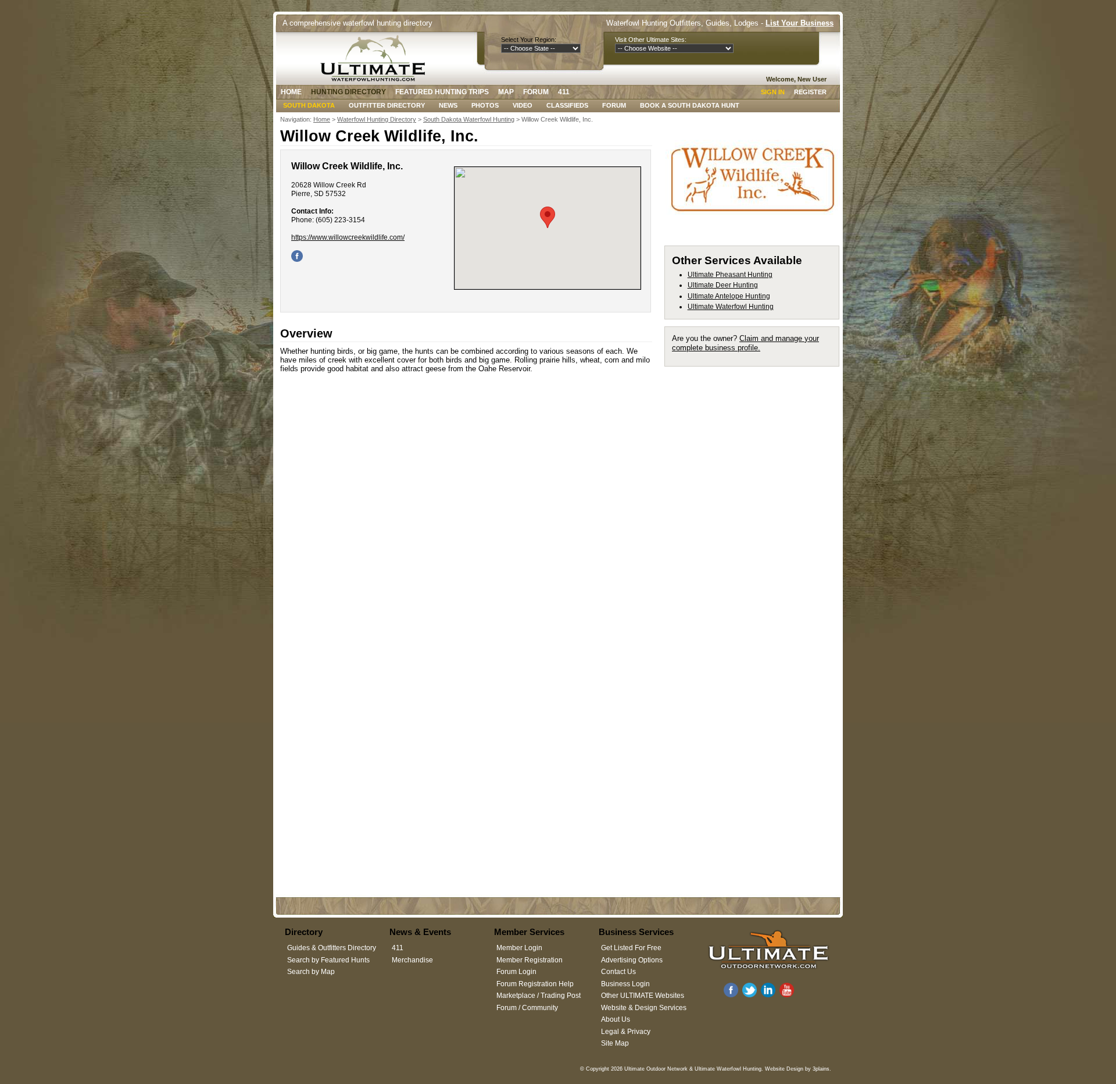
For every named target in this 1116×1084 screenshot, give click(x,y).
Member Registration (529, 960)
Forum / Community (527, 1008)
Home (291, 92)
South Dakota (309, 105)
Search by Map (311, 972)
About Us (615, 1019)
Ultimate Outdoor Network (656, 1069)
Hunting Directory (348, 92)
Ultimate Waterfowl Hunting (731, 307)
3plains (821, 1069)
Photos (485, 105)
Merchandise (412, 960)
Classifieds (567, 105)
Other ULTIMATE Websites (642, 995)
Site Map (615, 1043)
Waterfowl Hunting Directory (376, 119)
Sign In (773, 91)
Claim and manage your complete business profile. (745, 343)
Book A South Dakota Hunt (689, 105)
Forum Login (516, 972)
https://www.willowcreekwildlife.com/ (348, 237)
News (448, 105)
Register (810, 91)
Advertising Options (632, 960)
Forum (536, 92)
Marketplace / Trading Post (538, 995)
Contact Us (618, 972)
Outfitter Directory (387, 105)
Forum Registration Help (535, 984)
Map (506, 92)
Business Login (625, 984)
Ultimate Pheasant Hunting (730, 275)
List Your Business (800, 23)
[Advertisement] (757, 548)
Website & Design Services (643, 1008)
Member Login (519, 948)
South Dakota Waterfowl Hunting (468, 119)
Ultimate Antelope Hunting (729, 296)
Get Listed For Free (631, 948)
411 (564, 92)
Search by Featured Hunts (328, 960)
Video (522, 105)
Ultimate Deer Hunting (723, 285)
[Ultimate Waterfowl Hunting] (376, 58)
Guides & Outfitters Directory (331, 948)
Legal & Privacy (625, 1032)
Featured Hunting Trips (442, 92)
